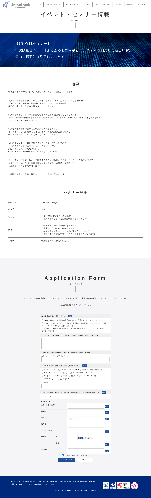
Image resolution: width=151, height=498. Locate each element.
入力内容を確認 (66, 460)
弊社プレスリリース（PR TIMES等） (84, 376)
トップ (39, 5)
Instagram (49, 484)
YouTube (28, 484)
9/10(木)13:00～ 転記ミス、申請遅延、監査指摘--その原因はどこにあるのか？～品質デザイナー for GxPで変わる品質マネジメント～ (74, 324)
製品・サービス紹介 (72, 5)
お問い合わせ (141, 5)
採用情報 (129, 5)
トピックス (118, 5)
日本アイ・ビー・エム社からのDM (56, 379)
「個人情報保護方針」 (74, 392)
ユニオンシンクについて (53, 5)
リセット (84, 460)
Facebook (38, 484)
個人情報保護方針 (29, 481)
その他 (46, 382)
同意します (48, 396)
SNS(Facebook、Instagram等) (56, 376)
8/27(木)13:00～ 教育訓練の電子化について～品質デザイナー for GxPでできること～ (75, 320)
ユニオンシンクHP (50, 370)
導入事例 (87, 5)
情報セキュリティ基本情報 (48, 481)
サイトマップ (15, 481)
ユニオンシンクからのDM (69, 370)
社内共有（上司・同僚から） (92, 370)
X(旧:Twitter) (16, 484)
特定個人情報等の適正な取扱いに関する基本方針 (78, 481)
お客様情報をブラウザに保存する (77, 455)
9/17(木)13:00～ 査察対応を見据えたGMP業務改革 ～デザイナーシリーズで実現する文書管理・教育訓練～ (74, 330)
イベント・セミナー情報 (102, 5)
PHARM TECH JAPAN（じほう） (56, 373)
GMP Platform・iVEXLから (82, 373)
